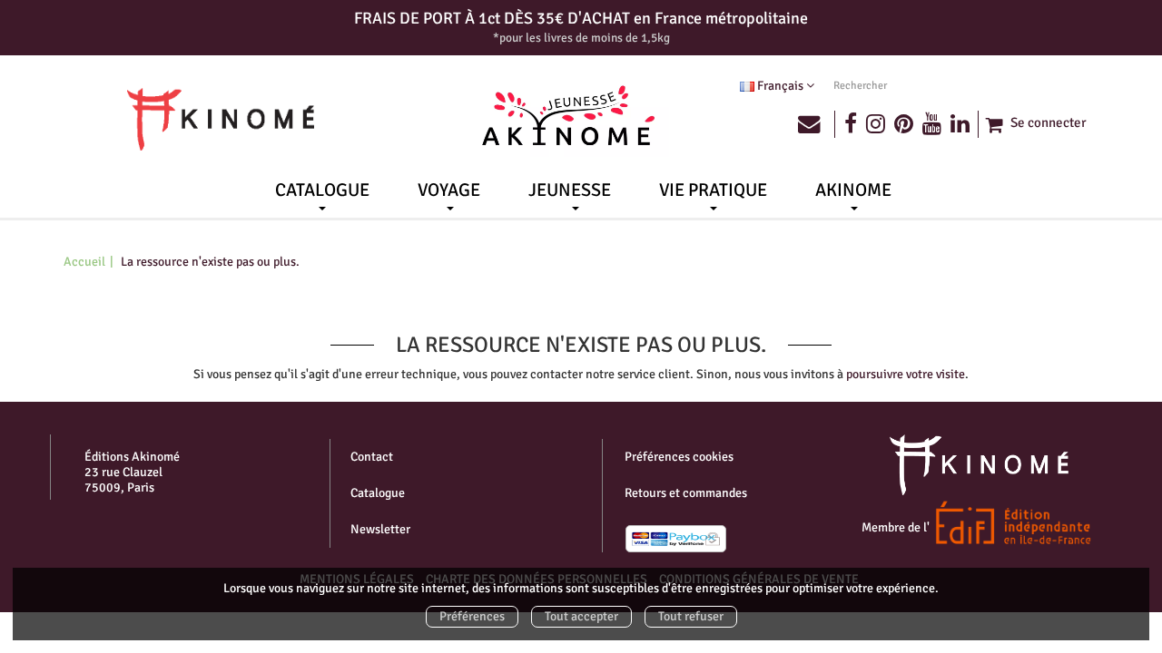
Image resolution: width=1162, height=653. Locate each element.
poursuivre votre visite (905, 374)
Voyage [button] (449, 190)
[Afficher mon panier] (992, 124)
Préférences (472, 616)
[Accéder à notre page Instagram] (875, 124)
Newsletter (380, 529)
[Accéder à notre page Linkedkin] (965, 124)
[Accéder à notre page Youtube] (931, 124)
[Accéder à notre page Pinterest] (903, 124)
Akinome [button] (853, 190)
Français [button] (780, 85)
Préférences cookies (679, 456)
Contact (371, 456)
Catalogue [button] (322, 190)
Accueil (84, 261)
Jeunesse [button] (569, 190)
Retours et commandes (686, 493)
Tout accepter (581, 616)
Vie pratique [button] (713, 190)
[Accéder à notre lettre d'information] (816, 124)
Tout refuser (691, 616)
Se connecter (1048, 122)
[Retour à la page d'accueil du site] (220, 119)
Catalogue (377, 493)
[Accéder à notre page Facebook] (850, 124)
